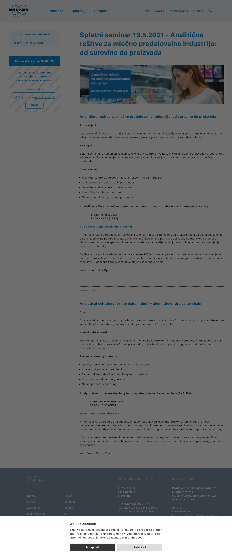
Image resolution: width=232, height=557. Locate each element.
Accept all (92, 547)
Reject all (140, 547)
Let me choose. (131, 537)
